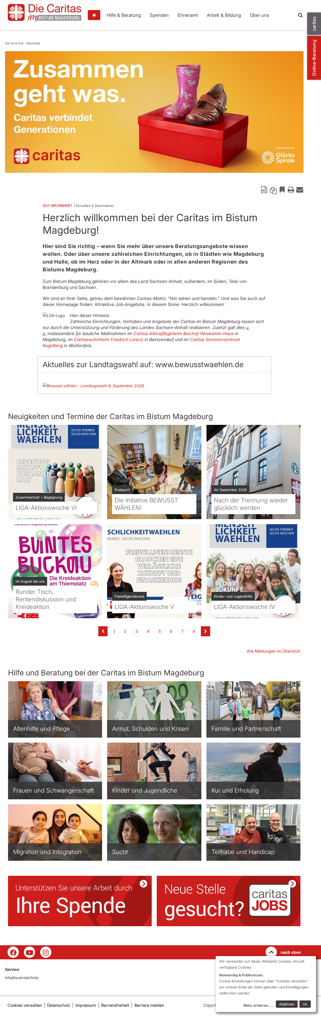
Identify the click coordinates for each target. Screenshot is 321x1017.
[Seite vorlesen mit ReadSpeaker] (264, 189)
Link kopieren (273, 189)
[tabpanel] (154, 112)
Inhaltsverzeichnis (21, 977)
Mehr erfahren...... (259, 1005)
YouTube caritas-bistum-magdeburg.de (29, 952)
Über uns (259, 15)
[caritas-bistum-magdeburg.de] (45, 13)
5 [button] (159, 631)
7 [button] (182, 631)
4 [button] (148, 631)
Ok (305, 1004)
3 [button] (136, 631)
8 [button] (194, 631)
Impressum (85, 1005)
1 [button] (114, 631)
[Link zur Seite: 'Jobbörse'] (228, 901)
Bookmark (282, 189)
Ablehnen (286, 1004)
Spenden (159, 15)
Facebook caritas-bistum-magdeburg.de (13, 952)
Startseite (95, 15)
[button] (103, 631)
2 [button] (125, 631)
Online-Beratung (314, 58)
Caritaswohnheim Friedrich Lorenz (108, 339)
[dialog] (266, 984)
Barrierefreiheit (115, 1005)
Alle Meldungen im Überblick (273, 651)
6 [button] (171, 631)
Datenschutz (58, 1005)
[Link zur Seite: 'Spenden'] (80, 901)
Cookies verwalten (25, 1005)
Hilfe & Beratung (124, 15)
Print (291, 189)
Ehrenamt (188, 15)
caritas (314, 23)
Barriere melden (149, 1005)
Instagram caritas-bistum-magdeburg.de (45, 952)
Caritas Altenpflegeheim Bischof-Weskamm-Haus (183, 333)
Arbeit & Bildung (224, 15)
